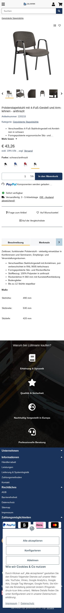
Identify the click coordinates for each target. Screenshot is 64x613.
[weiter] (61, 94)
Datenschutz (27, 603)
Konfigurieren (33, 550)
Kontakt (6, 482)
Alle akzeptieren (33, 540)
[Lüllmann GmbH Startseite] (29, 4)
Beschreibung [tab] (16, 242)
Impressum (11, 603)
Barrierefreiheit (9, 497)
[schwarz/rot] (25, 165)
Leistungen (7, 467)
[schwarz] (6, 165)
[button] (53, 4)
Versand (28, 150)
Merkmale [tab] (44, 242)
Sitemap (6, 507)
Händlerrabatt (9, 462)
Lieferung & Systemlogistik (15, 472)
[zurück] (2, 94)
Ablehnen (32, 560)
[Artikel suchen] (59, 11)
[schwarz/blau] (15, 165)
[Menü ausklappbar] (3, 4)
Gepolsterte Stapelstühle (26, 122)
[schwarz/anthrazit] (35, 165)
